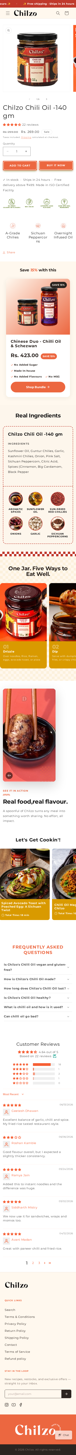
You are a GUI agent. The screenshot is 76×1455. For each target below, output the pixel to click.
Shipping (26, 137)
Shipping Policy (17, 1338)
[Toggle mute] (9, 775)
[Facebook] (21, 1405)
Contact (11, 1345)
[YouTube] (14, 1405)
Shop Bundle (36, 387)
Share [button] (11, 252)
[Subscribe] (66, 1394)
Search (10, 1310)
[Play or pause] (29, 735)
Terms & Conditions (20, 1317)
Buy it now (56, 165)
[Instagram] (7, 1405)
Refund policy (15, 1359)
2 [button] (33, 1263)
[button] (8, 13)
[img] (12, 1105)
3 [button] (39, 1263)
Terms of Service (17, 1352)
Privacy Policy (15, 1324)
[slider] (29, 781)
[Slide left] (29, 99)
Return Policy (15, 1331)
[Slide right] (46, 99)
